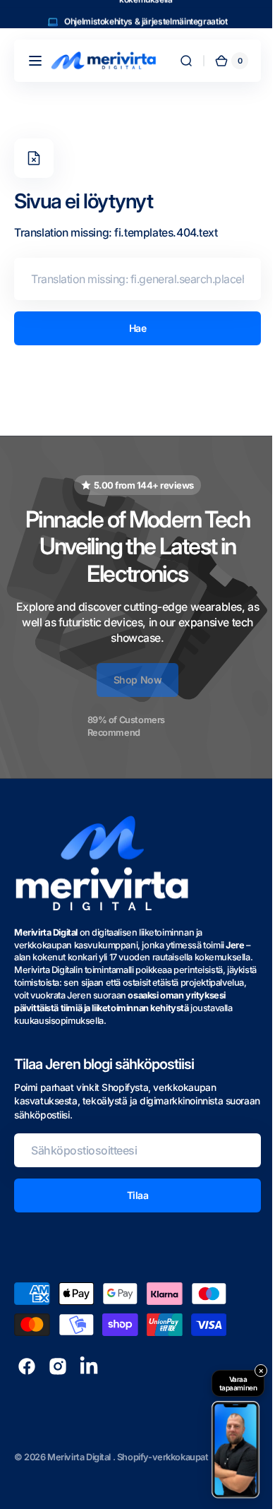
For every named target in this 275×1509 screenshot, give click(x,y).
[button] (35, 60)
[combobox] (132, 279)
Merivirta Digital (80, 1457)
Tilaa (132, 1195)
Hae (132, 328)
